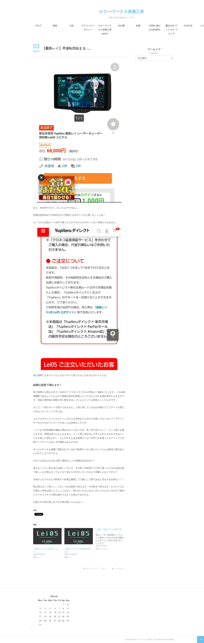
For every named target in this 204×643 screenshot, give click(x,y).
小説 (71, 25)
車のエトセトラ (92, 569)
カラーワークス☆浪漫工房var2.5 (104, 29)
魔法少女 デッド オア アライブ (171, 29)
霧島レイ (104, 569)
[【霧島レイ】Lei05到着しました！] (47, 536)
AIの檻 (121, 25)
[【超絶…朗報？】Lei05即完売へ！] (111, 539)
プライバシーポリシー (88, 27)
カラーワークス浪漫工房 (121, 11)
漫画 (55, 25)
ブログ (38, 25)
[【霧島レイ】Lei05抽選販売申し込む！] (78, 536)
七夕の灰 (188, 25)
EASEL (171, 639)
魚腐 (138, 25)
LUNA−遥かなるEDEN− (155, 27)
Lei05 (116, 569)
